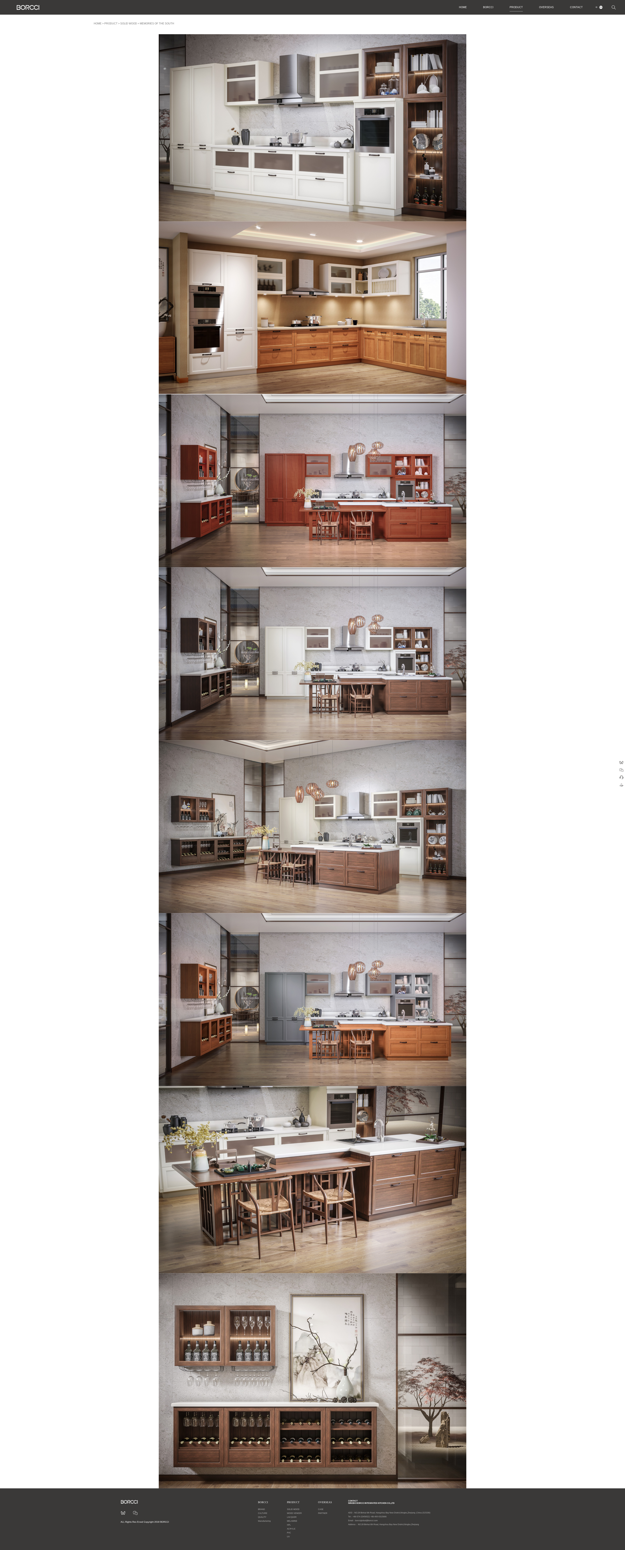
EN (601, 7)
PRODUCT (516, 7)
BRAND (261, 1509)
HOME (463, 7)
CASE (320, 1509)
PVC (289, 1533)
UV (288, 1537)
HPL (289, 1525)
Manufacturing (264, 1521)
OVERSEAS (546, 7)
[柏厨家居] (28, 7)
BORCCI (488, 7)
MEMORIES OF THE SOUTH (157, 23)
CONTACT (576, 7)
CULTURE (262, 1513)
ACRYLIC (291, 1529)
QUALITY (262, 1517)
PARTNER (322, 1513)
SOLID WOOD (128, 23)
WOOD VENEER (294, 1513)
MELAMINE (292, 1521)
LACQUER (292, 1517)
